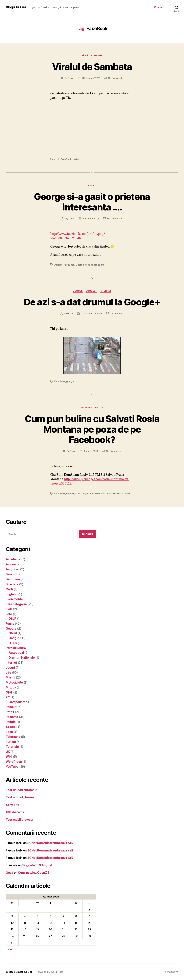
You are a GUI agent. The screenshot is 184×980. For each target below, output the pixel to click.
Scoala (10, 727)
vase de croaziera (94, 264)
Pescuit (11, 707)
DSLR (12, 618)
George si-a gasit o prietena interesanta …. (92, 202)
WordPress (14, 761)
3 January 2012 (91, 218)
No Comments (115, 78)
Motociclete (14, 682)
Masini (10, 677)
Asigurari (12, 569)
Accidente (13, 559)
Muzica (11, 687)
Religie (11, 722)
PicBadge (71, 493)
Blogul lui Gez (16, 7)
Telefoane (13, 737)
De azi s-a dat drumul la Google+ (92, 302)
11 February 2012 (91, 78)
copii (57, 159)
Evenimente (14, 599)
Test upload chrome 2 (21, 790)
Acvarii (11, 564)
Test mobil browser (20, 819)
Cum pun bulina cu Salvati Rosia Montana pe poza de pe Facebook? (92, 429)
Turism (11, 742)
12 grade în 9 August (37, 865)
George (80, 264)
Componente (18, 702)
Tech (9, 732)
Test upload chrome (20, 797)
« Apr (11, 949)
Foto (9, 614)
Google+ (91, 291)
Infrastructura (16, 648)
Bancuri (11, 574)
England (11, 594)
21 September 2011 (91, 313)
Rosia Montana (98, 493)
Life (8, 672)
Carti (9, 589)
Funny (92, 185)
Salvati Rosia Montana (118, 493)
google (70, 381)
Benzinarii (13, 579)
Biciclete (12, 584)
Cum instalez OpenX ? (33, 872)
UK (8, 752)
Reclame (12, 717)
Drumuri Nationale (22, 657)
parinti (76, 159)
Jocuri (10, 667)
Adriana (58, 264)
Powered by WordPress (49, 971)
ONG (9, 692)
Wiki (9, 756)
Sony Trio (13, 805)
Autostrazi (16, 652)
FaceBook (66, 159)
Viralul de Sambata (92, 66)
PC (8, 697)
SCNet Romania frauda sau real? (50, 843)
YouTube (12, 766)
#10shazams (15, 812)
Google (78, 291)
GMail (13, 633)
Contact (158, 7)
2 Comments (117, 313)
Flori (9, 609)
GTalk (13, 643)
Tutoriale (12, 746)
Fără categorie (92, 55)
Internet (105, 291)
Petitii (99, 407)
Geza (70, 78)
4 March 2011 (91, 451)
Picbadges (83, 493)
